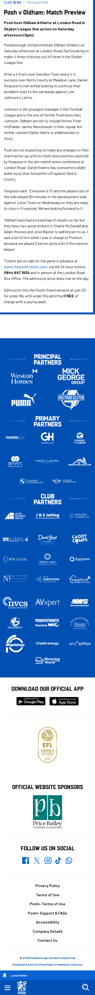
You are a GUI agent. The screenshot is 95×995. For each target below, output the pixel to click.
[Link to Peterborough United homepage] (23, 987)
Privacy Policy (47, 885)
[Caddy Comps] (79, 539)
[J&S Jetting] (47, 516)
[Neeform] (15, 579)
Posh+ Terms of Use (47, 903)
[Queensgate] (79, 559)
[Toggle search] (85, 987)
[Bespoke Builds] (79, 461)
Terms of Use (47, 894)
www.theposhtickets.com (25, 266)
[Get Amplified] (79, 643)
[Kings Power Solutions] (71, 400)
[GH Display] (47, 438)
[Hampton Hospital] (47, 579)
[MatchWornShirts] (79, 602)
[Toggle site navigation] (7, 987)
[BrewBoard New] (15, 623)
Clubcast (76, 964)
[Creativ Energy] (47, 643)
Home (4, 975)
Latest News (19, 975)
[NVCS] (15, 603)
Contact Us (47, 940)
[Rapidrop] (15, 643)
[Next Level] (47, 461)
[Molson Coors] (79, 516)
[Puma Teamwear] (24, 400)
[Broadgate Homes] (79, 623)
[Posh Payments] (47, 623)
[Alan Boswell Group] (15, 516)
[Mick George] (71, 376)
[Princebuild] (15, 438)
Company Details (48, 931)
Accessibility (47, 922)
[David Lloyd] (47, 539)
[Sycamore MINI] (63, 481)
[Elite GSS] (15, 539)
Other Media (46, 964)
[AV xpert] (47, 603)
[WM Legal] (15, 559)
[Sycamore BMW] (31, 481)
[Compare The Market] (79, 438)
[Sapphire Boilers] (79, 579)
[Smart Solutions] (15, 461)
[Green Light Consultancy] (47, 559)
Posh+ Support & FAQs (47, 913)
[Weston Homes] (24, 376)
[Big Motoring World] (47, 660)
